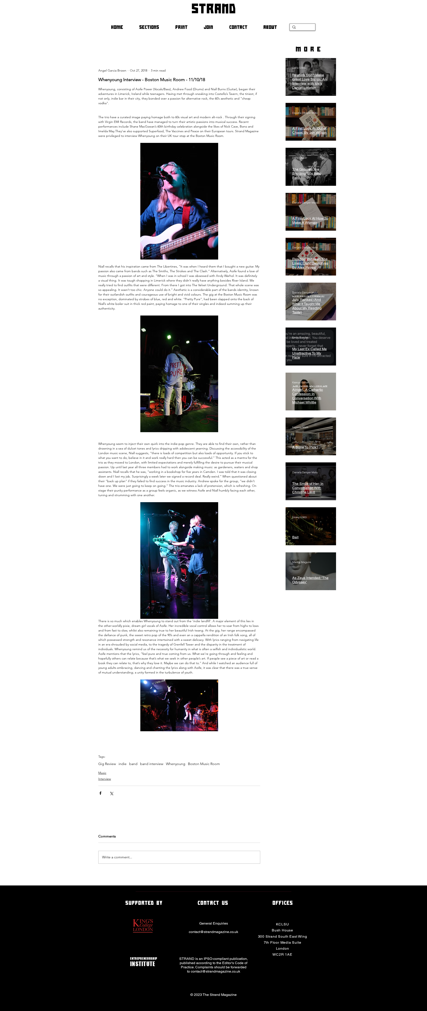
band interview (151, 764)
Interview (104, 779)
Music (102, 773)
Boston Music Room (204, 764)
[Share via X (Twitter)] (111, 793)
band (133, 764)
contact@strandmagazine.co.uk (213, 932)
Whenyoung (175, 764)
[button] (154, 27)
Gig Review (107, 764)
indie (123, 764)
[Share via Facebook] (100, 793)
